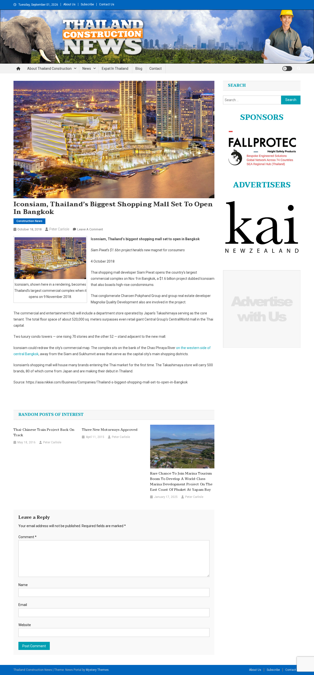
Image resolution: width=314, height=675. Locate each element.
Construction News (29, 221)
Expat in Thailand (115, 68)
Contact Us (106, 4)
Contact (155, 68)
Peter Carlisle (59, 229)
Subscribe (87, 4)
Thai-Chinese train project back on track (43, 432)
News (86, 68)
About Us (69, 4)
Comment (27, 537)
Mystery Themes (97, 670)
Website (24, 625)
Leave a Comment (90, 229)
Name (23, 585)
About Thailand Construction (49, 68)
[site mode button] (287, 68)
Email (22, 605)
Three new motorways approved (109, 430)
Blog (138, 68)
